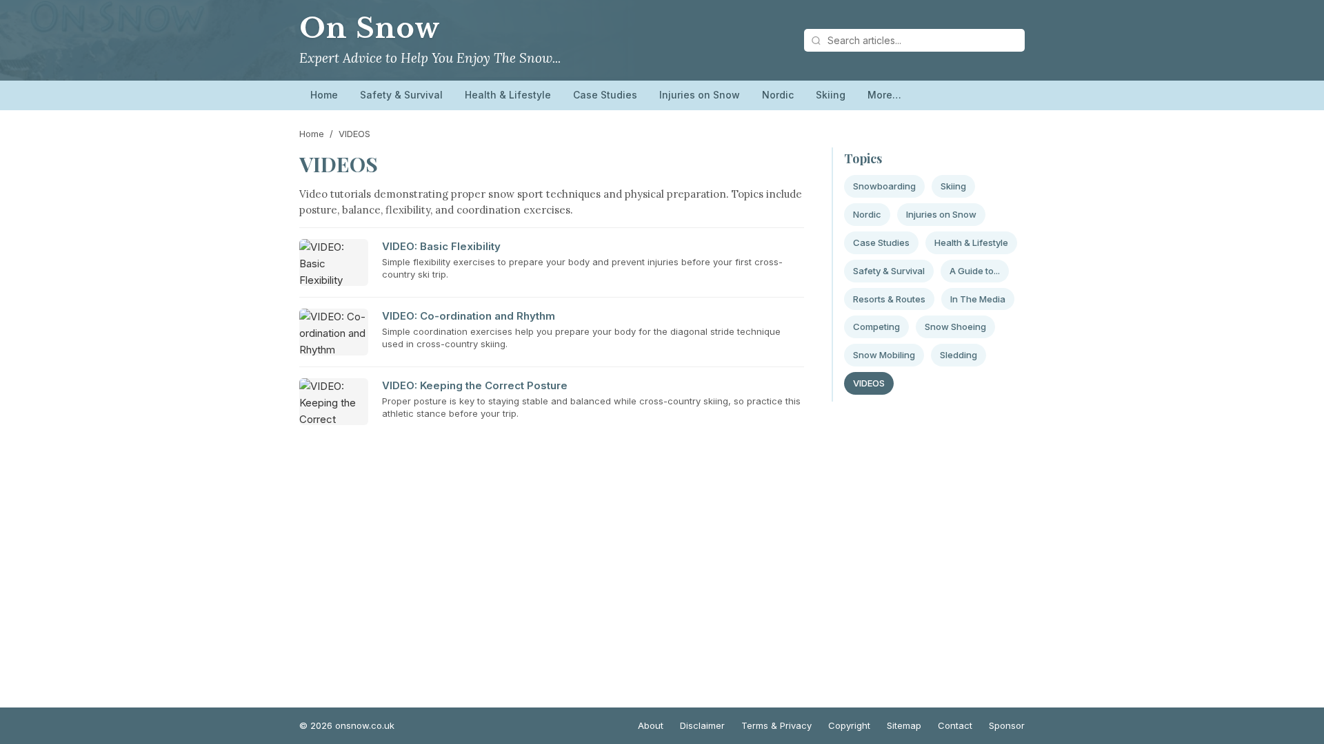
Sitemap (904, 725)
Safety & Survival (401, 95)
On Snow (369, 28)
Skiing (830, 95)
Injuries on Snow (699, 95)
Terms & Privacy (776, 725)
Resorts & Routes (889, 298)
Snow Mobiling (884, 354)
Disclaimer (702, 725)
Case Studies (605, 95)
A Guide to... (975, 270)
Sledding (958, 354)
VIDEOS (869, 383)
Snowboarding (884, 186)
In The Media (977, 298)
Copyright (849, 725)
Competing (876, 326)
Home (324, 95)
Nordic (778, 95)
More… (884, 95)
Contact (955, 725)
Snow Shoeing (955, 326)
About (650, 725)
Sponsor (1007, 725)
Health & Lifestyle (508, 95)
